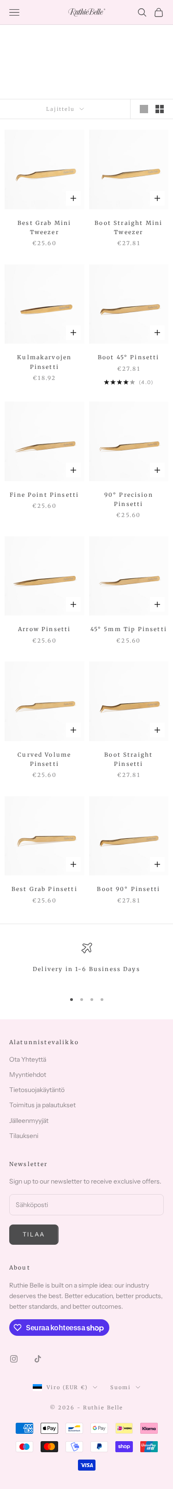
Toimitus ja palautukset (42, 1105)
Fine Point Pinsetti (44, 494)
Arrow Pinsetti (44, 629)
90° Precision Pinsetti (128, 499)
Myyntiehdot (27, 1074)
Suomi (120, 1387)
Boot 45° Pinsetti (129, 357)
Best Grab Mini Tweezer (44, 227)
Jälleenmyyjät (28, 1120)
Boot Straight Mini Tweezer (128, 227)
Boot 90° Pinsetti (128, 888)
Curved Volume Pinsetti (44, 759)
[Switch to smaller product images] (159, 109)
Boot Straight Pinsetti (128, 759)
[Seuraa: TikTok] (37, 1358)
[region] (86, 963)
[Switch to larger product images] (144, 109)
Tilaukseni (23, 1136)
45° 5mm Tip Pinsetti (128, 629)
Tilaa (34, 1234)
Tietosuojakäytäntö (37, 1090)
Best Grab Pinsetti (45, 888)
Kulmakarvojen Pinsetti (44, 362)
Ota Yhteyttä (27, 1059)
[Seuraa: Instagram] (13, 1358)
